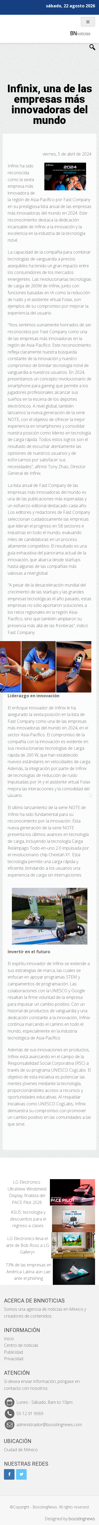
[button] (8, 791)
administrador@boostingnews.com (49, 1424)
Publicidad (13, 1352)
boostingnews (82, 1519)
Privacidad (13, 1359)
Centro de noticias (21, 1345)
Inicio (9, 1339)
